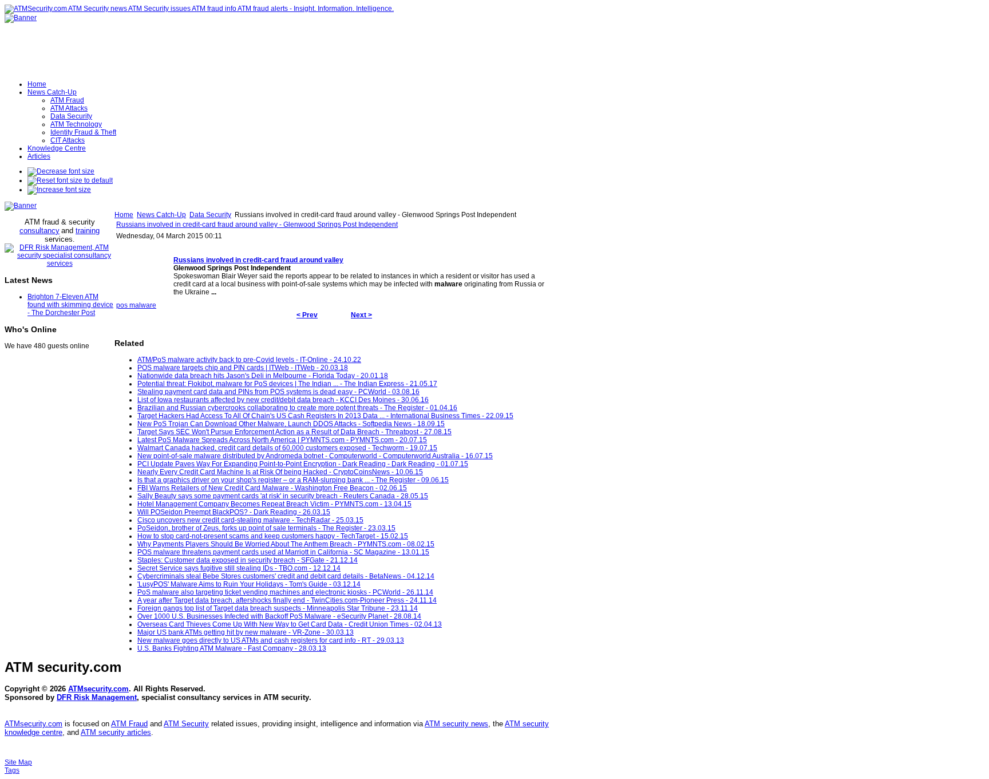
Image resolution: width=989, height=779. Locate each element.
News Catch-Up (161, 215)
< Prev (307, 315)
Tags (12, 770)
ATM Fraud (129, 723)
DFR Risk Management (97, 697)
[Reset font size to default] (70, 180)
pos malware (136, 305)
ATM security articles (116, 732)
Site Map (18, 762)
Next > (361, 315)
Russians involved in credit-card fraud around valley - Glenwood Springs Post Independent (257, 225)
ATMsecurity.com (98, 688)
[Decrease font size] (60, 171)
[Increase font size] (59, 190)
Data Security (210, 215)
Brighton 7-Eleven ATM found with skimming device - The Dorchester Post (70, 305)
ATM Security (186, 723)
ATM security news (456, 723)
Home (123, 215)
